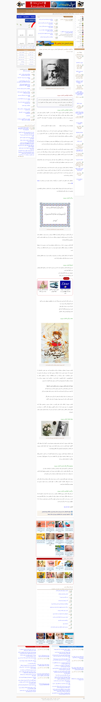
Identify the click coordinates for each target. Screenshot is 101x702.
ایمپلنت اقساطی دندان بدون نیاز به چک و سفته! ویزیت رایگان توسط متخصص (56, 511)
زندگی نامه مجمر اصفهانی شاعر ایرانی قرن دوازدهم (59, 607)
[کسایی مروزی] (55, 72)
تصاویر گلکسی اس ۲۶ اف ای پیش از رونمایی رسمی (27, 680)
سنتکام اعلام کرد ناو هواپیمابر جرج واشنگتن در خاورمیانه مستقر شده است (62, 666)
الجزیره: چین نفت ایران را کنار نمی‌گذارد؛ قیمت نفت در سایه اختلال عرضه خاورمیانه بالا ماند (61, 687)
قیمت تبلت (31, 61)
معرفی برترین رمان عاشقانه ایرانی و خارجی (60, 617)
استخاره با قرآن (31, 43)
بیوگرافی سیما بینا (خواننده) (79, 123)
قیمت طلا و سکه (30, 54)
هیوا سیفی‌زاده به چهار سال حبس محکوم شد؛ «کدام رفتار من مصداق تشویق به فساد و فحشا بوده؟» (27, 653)
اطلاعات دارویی (21, 52)
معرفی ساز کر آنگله (26, 70)
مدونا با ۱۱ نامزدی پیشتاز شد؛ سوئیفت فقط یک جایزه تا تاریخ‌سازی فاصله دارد (28, 656)
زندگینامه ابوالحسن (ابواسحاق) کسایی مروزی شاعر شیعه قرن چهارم (56, 49)
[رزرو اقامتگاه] (55, 43)
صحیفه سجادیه (22, 64)
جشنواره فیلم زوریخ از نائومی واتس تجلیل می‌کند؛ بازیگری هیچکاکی (43, 665)
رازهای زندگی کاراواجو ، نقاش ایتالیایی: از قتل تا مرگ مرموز (79, 113)
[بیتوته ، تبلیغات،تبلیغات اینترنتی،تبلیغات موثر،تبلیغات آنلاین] (38, 4)
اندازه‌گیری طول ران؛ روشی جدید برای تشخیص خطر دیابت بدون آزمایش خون (28, 691)
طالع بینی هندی (33, 47)
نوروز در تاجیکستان (79, 62)
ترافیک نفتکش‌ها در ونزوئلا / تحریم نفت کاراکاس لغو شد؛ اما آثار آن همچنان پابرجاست (61, 694)
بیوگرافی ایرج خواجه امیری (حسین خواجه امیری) (59, 603)
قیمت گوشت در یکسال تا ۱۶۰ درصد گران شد (26, 154)
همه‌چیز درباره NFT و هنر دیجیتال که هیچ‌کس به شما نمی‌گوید (24, 119)
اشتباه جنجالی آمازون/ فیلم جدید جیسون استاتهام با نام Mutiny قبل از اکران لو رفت (26, 143)
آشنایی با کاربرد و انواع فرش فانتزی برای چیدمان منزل (79, 169)
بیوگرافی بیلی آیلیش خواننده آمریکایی (46, 36)
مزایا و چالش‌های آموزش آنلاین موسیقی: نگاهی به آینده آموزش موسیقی (24, 85)
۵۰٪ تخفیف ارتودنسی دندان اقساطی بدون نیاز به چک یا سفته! (59, 514)
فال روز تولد (23, 47)
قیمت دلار (31, 57)
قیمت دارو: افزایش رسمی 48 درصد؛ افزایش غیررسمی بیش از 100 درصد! (26, 133)
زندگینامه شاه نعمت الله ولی (63, 620)
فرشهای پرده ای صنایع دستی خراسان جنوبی (60, 613)
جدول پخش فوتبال (21, 59)
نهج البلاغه (22, 61)
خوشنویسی (28, 115)
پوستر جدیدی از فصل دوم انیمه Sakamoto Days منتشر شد (44, 684)
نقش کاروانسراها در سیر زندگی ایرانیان (79, 150)
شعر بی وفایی (79, 141)
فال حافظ (31, 35)
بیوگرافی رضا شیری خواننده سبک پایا (23, 88)
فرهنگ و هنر (82, 13)
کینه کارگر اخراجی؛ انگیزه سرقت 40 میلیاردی (26, 150)
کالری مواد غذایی (21, 57)
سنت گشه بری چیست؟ (64, 597)
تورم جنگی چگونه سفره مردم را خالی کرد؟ (63, 675)
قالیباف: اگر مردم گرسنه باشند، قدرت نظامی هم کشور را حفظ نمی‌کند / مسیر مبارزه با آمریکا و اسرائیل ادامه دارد (61, 672)
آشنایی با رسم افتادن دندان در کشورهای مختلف (79, 82)
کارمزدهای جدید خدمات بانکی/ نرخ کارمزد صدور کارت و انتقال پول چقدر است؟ (77, 657)
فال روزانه (21, 43)
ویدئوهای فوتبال (21, 54)
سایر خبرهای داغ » (21, 156)
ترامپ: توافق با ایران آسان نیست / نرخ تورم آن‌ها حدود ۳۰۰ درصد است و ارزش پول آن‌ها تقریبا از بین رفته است (61, 659)
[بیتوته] (21, 7)
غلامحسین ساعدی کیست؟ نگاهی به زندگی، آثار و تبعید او (67, 32)
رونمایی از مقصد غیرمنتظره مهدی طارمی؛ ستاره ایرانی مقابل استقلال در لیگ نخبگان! (27, 672)
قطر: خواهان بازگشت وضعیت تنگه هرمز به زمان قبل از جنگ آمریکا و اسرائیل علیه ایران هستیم (77, 668)
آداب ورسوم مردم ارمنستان (63, 600)
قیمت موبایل (31, 59)
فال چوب (28, 46)
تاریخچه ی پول (65, 623)
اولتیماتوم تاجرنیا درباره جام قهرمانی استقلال (28, 665)
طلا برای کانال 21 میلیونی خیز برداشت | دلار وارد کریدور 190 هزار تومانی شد (23, 128)
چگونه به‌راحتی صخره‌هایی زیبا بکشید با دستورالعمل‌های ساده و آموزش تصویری (79, 93)
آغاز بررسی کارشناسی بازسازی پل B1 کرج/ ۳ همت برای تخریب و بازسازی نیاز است (61, 669)
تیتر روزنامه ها (31, 64)
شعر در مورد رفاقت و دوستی (63, 610)
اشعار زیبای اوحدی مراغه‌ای (63, 593)
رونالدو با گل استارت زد (32, 663)
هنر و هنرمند (77, 13)
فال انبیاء (21, 35)
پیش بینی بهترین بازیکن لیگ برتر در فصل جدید (28, 669)
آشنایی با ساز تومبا (79, 159)
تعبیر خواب (19, 46)
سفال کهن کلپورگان (79, 132)
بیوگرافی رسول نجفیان (26, 105)
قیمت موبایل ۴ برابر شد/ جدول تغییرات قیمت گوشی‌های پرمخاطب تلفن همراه (62, 653)
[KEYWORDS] (55, 428)
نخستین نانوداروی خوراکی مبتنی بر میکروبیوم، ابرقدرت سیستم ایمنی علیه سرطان (26, 153)
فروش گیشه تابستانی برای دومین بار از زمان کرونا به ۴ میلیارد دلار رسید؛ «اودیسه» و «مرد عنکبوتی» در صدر (43, 674)
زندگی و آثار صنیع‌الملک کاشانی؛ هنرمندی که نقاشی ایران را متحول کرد (23, 81)
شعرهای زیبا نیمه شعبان (79, 180)
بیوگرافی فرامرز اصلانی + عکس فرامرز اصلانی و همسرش (24, 75)
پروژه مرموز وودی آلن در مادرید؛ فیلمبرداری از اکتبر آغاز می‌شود (43, 656)
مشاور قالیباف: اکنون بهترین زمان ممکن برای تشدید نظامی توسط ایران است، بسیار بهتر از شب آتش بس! (61, 656)
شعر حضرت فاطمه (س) (79, 72)
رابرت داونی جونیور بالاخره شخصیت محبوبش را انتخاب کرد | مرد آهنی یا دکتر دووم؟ (28, 650)
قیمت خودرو (31, 52)
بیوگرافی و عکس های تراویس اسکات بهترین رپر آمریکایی (23, 92)
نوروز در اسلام (79, 103)
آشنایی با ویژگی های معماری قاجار (62, 590)
